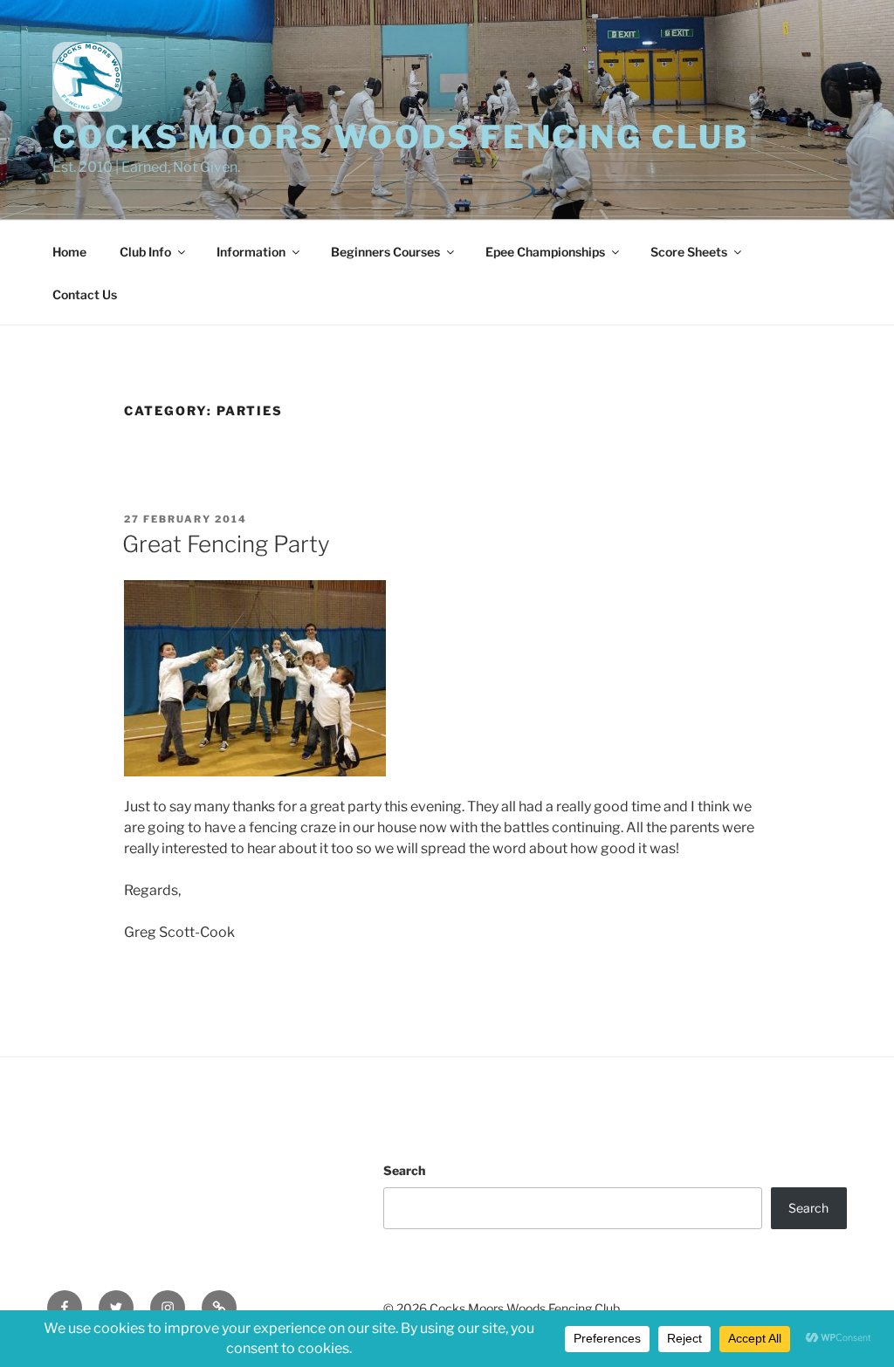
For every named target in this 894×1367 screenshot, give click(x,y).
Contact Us (84, 294)
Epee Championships (545, 251)
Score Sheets (688, 251)
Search (404, 1170)
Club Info (145, 251)
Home (69, 251)
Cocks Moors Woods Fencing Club (400, 137)
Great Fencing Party (226, 543)
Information (251, 251)
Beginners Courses (385, 251)
